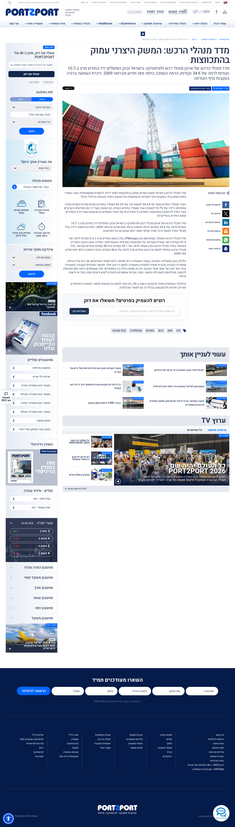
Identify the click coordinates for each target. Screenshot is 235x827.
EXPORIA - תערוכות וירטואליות (208, 769)
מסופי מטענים (165, 748)
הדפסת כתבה (215, 248)
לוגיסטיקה (38, 752)
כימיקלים (167, 756)
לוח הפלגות (206, 2)
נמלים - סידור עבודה (38, 490)
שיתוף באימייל (214, 231)
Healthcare (105, 23)
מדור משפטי (58, 23)
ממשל (75, 748)
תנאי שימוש (218, 748)
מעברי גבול (105, 748)
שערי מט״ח (135, 2)
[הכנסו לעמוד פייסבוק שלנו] (31, 333)
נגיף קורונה (119, 330)
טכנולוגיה (136, 330)
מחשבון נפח (44, 608)
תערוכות (39, 756)
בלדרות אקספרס (134, 739)
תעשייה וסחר (34, 23)
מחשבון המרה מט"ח (38, 567)
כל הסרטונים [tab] (194, 430)
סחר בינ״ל (73, 735)
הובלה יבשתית (81, 23)
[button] (143, 34)
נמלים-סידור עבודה (118, 2)
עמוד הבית (220, 23)
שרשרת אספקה (152, 23)
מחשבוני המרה (150, 2)
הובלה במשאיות (103, 735)
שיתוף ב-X (216, 213)
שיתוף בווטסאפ (213, 239)
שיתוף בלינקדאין (213, 222)
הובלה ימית (200, 23)
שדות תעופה (136, 748)
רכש (194, 39)
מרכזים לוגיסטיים (35, 743)
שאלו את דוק (79, 311)
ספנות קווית (166, 735)
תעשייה (74, 739)
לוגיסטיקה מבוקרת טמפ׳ (32, 739)
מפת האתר (218, 743)
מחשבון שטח (43, 598)
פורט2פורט (224, 39)
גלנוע (169, 743)
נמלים (169, 739)
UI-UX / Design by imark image (22, 816)
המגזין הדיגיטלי (42, 444)
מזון (170, 330)
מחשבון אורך (43, 587)
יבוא (20, 99)
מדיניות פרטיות (216, 752)
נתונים (150, 330)
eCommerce (128, 23)
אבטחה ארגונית (70, 752)
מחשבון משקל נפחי (38, 577)
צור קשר (14, 23)
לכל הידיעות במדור (76, 489)
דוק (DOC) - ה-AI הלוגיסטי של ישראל (206, 765)
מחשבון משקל (42, 618)
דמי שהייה (48, 82)
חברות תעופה (136, 735)
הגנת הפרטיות (217, 761)
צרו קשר (84, 2)
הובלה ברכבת (104, 739)
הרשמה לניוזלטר (99, 2)
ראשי (216, 2)
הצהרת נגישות (217, 756)
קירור (169, 752)
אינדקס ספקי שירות (189, 2)
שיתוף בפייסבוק (213, 204)
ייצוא (42, 99)
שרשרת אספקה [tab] (217, 430)
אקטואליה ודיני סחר (68, 756)
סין (178, 330)
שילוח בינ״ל (38, 735)
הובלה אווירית (178, 23)
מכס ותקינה (72, 743)
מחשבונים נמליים (168, 2)
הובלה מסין (34, 82)
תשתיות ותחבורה (102, 743)
